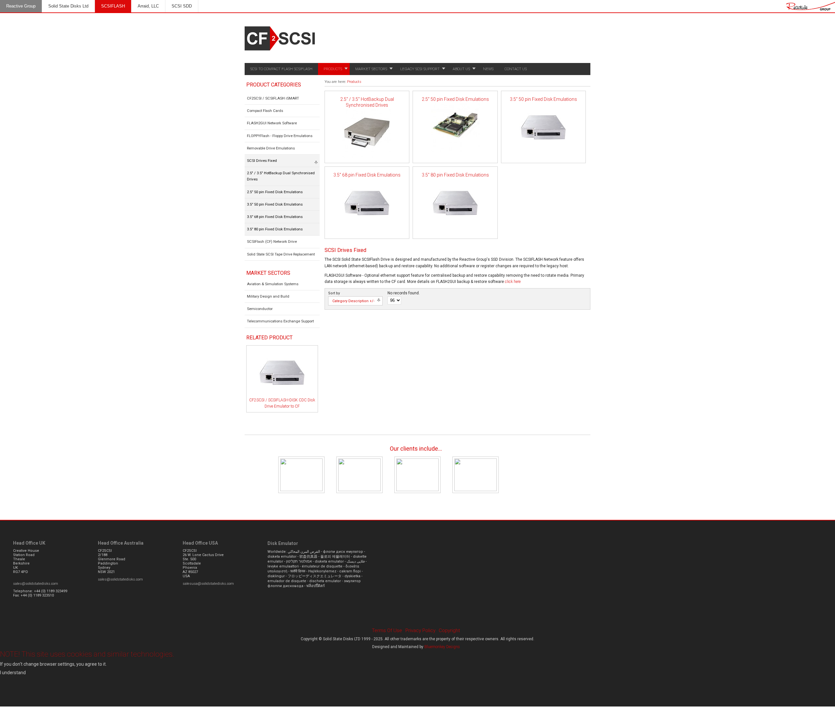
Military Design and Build (268, 296)
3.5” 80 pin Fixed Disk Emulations (455, 175)
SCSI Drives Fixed (262, 160)
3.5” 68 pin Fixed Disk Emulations (367, 175)
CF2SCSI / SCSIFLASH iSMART (273, 98)
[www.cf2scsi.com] (280, 52)
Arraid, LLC (148, 6)
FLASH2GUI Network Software (272, 123)
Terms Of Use (387, 630)
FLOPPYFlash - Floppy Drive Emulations (279, 135)
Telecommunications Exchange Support (280, 321)
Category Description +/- (353, 301)
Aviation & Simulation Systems (272, 284)
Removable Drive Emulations (271, 148)
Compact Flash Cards (265, 110)
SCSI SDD (182, 6)
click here (513, 281)
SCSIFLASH (113, 6)
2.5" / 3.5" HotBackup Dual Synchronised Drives (367, 102)
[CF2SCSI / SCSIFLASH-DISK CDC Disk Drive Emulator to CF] (282, 396)
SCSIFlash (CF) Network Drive (272, 241)
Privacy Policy (420, 630)
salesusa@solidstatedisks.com (208, 584)
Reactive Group (21, 6)
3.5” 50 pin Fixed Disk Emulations (543, 99)
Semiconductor (260, 308)
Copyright (449, 630)
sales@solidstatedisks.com (35, 584)
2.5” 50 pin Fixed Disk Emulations (455, 99)
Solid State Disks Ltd (68, 6)
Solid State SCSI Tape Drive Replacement (281, 254)
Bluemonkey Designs (442, 646)
